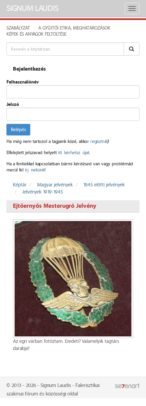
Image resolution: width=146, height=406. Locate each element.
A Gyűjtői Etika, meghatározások (74, 28)
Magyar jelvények (55, 185)
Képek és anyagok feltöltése (36, 34)
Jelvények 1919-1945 (42, 192)
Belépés (18, 129)
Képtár (19, 185)
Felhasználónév (22, 82)
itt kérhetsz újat (73, 152)
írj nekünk (34, 170)
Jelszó (12, 104)
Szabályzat (18, 28)
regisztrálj (99, 141)
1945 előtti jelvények (104, 185)
